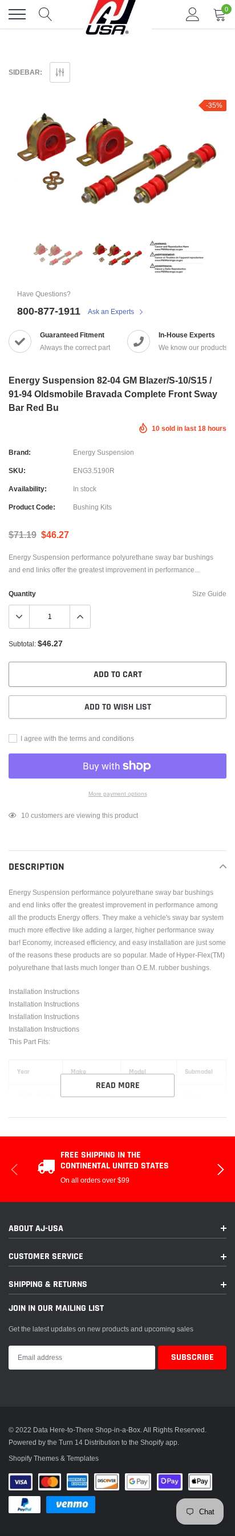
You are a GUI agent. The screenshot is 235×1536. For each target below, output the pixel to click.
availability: (28, 488)
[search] (45, 14)
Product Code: (32, 507)
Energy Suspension (103, 452)
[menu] (17, 14)
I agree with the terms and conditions (76, 738)
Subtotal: (22, 643)
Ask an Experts (112, 311)
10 (25, 815)
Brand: (20, 452)
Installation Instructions (44, 991)
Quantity (22, 593)
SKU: (17, 470)
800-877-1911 (48, 311)
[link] (58, 256)
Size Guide (209, 593)
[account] (193, 14)
